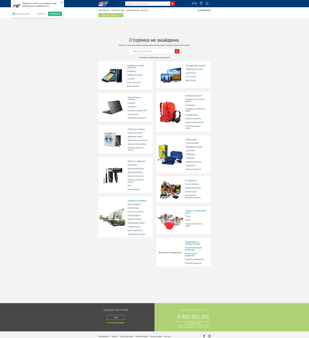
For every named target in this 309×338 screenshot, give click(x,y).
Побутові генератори (193, 263)
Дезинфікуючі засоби (194, 147)
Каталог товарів (156, 336)
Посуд (188, 216)
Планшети (131, 79)
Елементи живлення (193, 119)
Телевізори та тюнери (194, 69)
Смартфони (131, 71)
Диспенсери (132, 165)
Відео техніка (191, 80)
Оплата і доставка (117, 10)
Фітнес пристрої (133, 86)
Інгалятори (190, 151)
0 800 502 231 (205, 10)
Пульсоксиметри (192, 143)
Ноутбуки (131, 103)
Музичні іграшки (134, 215)
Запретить (41, 13)
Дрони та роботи (134, 204)
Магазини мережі (132, 10)
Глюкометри (190, 154)
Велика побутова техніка (137, 140)
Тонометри (190, 158)
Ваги (129, 186)
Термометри (190, 165)
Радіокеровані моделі (136, 223)
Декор (188, 220)
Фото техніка (191, 77)
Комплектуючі (133, 114)
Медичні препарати (193, 169)
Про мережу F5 (103, 10)
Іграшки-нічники (134, 227)
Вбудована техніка (135, 137)
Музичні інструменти (136, 212)
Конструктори (133, 208)
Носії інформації (191, 115)
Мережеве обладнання (137, 118)
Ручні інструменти (192, 184)
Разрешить (55, 13)
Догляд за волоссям (136, 168)
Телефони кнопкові (134, 75)
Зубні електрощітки (135, 172)
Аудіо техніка (191, 73)
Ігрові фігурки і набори (136, 234)
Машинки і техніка (135, 219)
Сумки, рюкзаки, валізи (194, 122)
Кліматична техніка (135, 133)
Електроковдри (134, 189)
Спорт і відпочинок (135, 230)
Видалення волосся (135, 176)
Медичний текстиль (193, 162)
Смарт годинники (134, 82)
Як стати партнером (116, 323)
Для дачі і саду (190, 192)
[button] (201, 4)
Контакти (144, 10)
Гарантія (115, 336)
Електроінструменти (193, 188)
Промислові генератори (194, 259)
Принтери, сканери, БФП (137, 110)
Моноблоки (132, 107)
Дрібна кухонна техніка (137, 144)
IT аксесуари (190, 105)
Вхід (116, 317)
